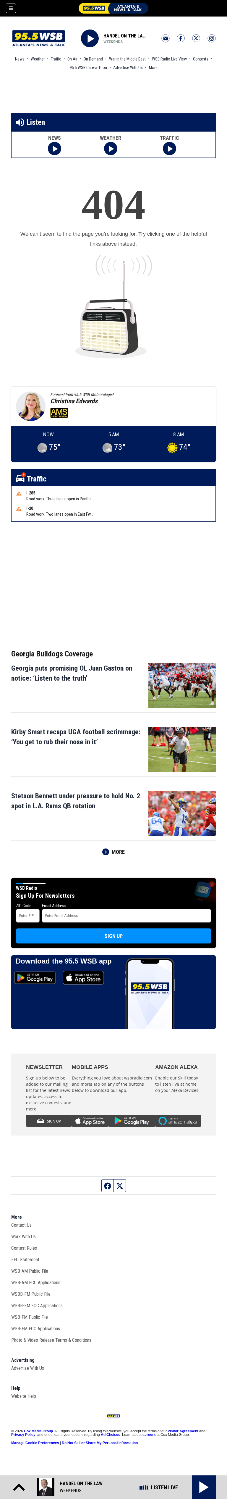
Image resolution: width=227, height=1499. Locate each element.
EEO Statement (25, 1259)
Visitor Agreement (183, 1431)
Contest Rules (24, 1248)
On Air (72, 59)
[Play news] (54, 148)
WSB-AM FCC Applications (35, 1282)
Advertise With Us (128, 67)
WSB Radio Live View (169, 59)
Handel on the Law (124, 36)
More (153, 67)
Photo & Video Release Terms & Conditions (51, 1340)
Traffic (56, 59)
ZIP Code (23, 905)
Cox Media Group (38, 1431)
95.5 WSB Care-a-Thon (88, 67)
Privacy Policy (23, 1435)
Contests (200, 59)
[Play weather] (110, 148)
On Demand (93, 59)
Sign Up (114, 936)
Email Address (54, 905)
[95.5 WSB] (113, 8)
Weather (38, 59)
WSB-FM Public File (29, 1317)
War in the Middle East (127, 59)
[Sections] (11, 8)
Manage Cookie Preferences (35, 1443)
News (20, 59)
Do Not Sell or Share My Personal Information (100, 1443)
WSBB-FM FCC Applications (37, 1305)
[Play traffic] (169, 148)
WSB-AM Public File (29, 1271)
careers (149, 1435)
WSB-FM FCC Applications (35, 1328)
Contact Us (21, 1225)
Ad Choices (110, 1435)
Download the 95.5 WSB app (64, 961)
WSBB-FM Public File (31, 1294)
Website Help (23, 1396)
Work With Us (23, 1236)
